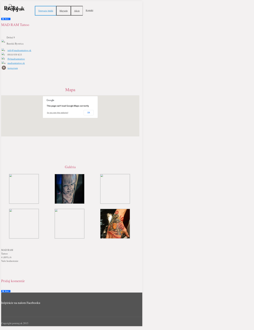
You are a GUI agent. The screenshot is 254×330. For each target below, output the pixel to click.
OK (88, 112)
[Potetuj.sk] (14, 7)
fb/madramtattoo (16, 59)
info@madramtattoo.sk (19, 50)
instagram (12, 68)
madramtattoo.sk (16, 63)
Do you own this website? (57, 113)
